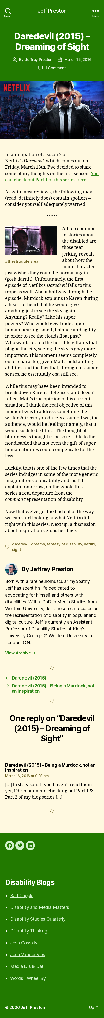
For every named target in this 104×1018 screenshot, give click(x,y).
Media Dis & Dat (27, 966)
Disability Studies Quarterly (37, 919)
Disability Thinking (28, 931)
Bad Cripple (21, 895)
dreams (38, 544)
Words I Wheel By (28, 978)
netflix (89, 544)
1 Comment (55, 67)
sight (16, 549)
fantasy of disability (64, 544)
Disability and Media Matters (39, 907)
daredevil (20, 544)
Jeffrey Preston (39, 59)
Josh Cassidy (23, 942)
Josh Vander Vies (27, 954)
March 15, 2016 (77, 59)
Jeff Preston (52, 10)
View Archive (20, 652)
